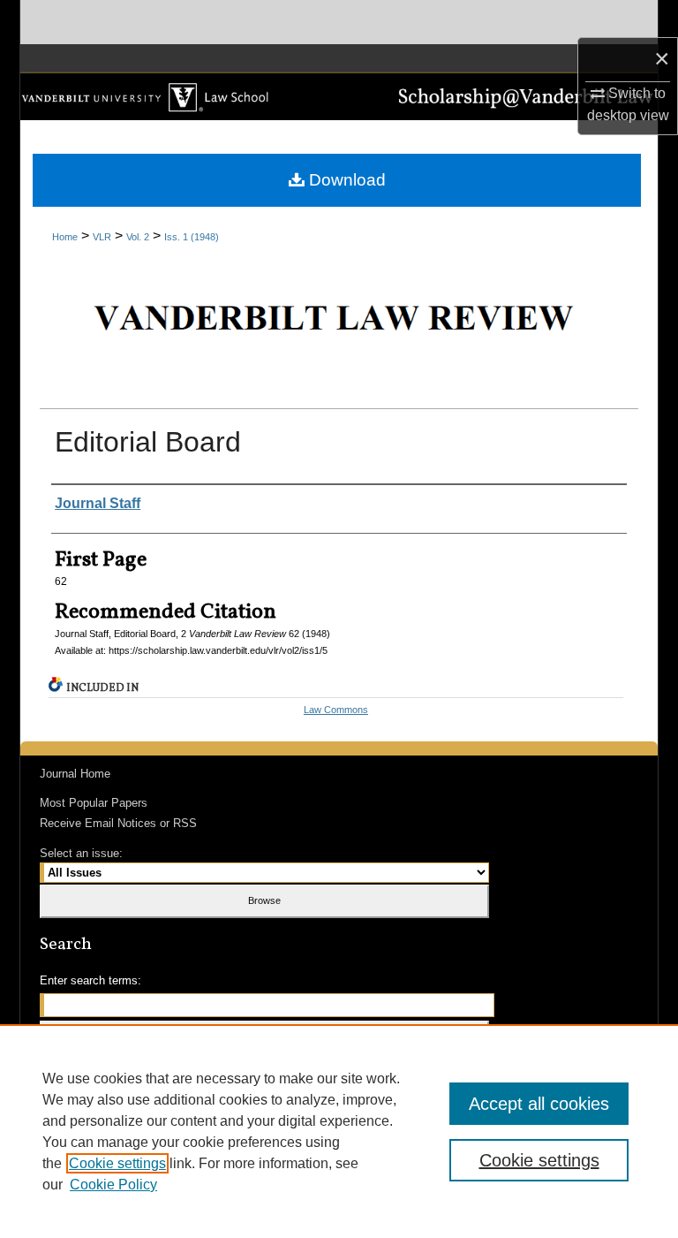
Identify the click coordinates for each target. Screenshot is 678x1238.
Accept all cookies (539, 1103)
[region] (339, 1131)
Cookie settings (117, 1163)
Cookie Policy (113, 1184)
